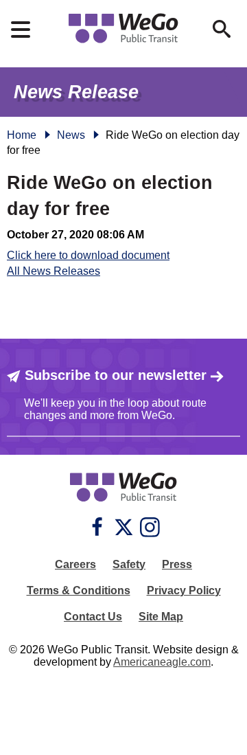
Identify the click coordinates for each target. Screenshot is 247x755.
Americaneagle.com (162, 662)
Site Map (161, 616)
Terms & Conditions (78, 590)
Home (21, 135)
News (71, 135)
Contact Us (93, 616)
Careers (75, 564)
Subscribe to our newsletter (116, 375)
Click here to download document (88, 255)
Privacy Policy (184, 590)
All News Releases (53, 271)
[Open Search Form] (221, 29)
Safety (129, 564)
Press (177, 564)
